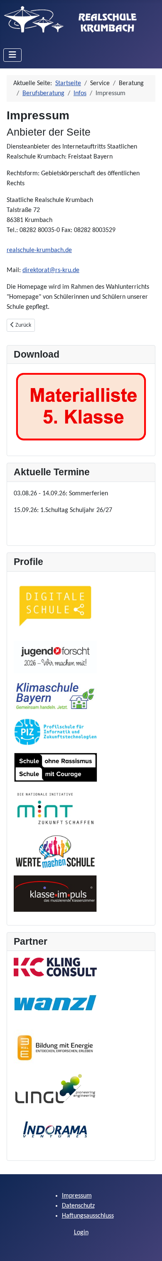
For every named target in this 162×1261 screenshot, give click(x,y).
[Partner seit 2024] (55, 1003)
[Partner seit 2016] (55, 1129)
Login (81, 1232)
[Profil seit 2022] (55, 808)
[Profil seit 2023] (55, 732)
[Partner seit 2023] (55, 1047)
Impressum (77, 1196)
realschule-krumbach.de (39, 250)
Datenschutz (78, 1206)
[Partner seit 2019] (55, 1088)
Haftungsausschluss (88, 1216)
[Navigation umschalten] (12, 55)
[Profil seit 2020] (55, 893)
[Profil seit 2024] (55, 657)
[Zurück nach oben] (147, 1245)
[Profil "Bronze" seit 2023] (55, 696)
